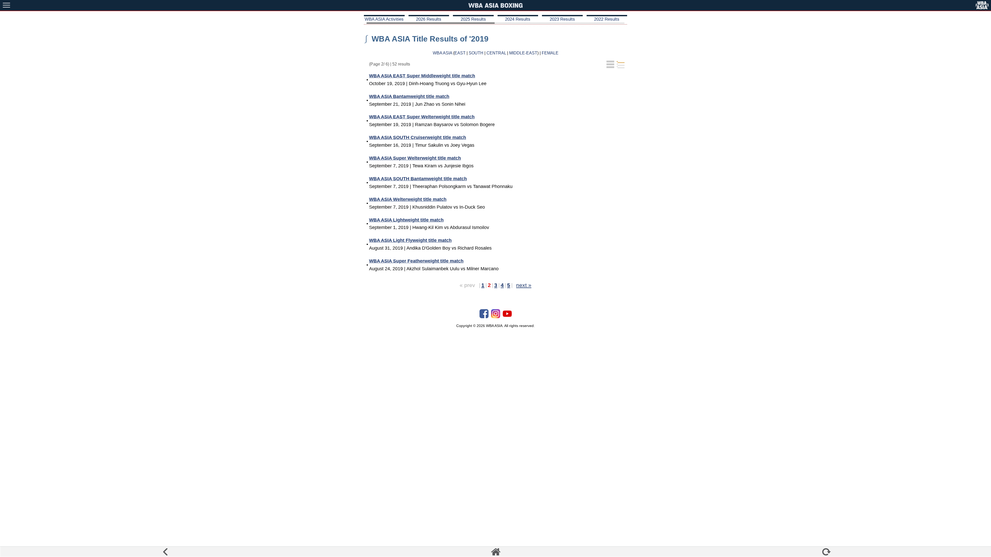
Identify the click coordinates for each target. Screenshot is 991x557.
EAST (460, 53)
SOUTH (476, 53)
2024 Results (517, 19)
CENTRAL (496, 53)
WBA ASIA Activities (384, 19)
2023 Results (562, 19)
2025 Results (473, 19)
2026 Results (428, 19)
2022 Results (606, 19)
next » (523, 285)
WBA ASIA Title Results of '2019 (430, 39)
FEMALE (550, 53)
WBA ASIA (442, 53)
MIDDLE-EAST (523, 53)
